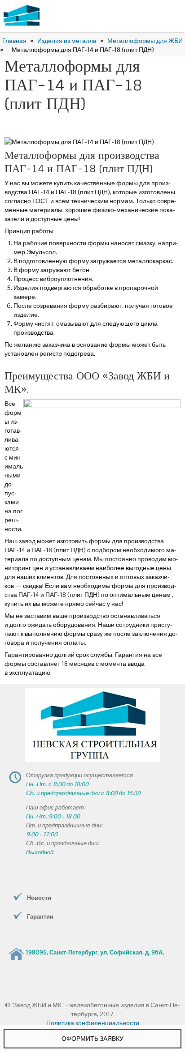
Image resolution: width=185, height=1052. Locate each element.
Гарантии (40, 916)
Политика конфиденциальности (92, 1023)
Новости (39, 898)
